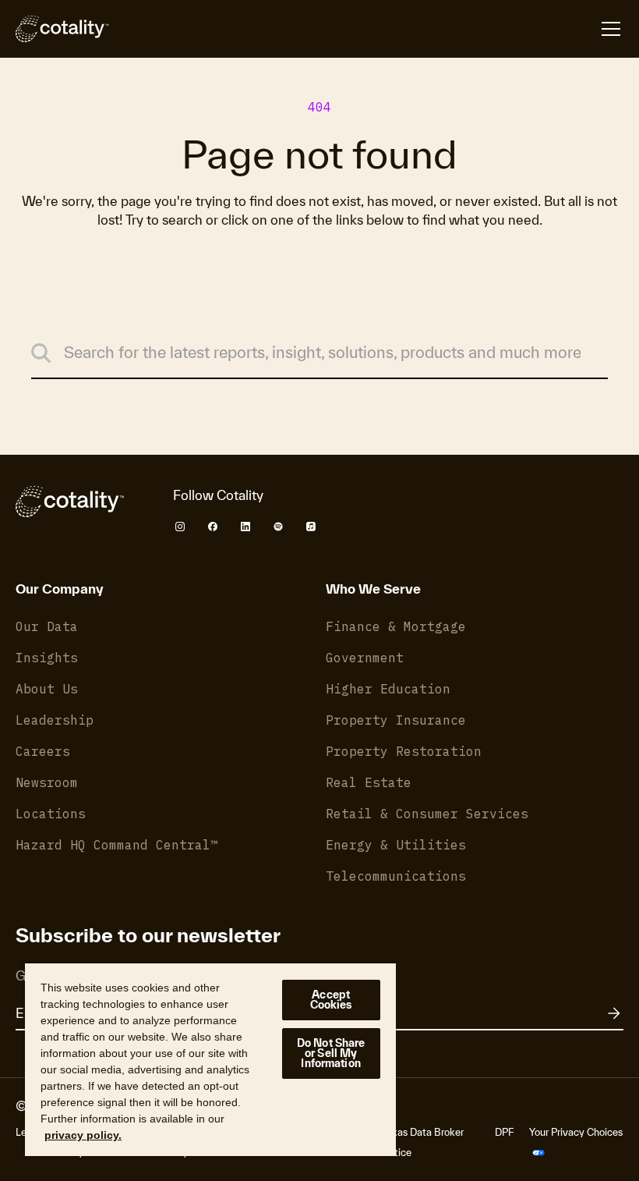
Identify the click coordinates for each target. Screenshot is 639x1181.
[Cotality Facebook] (213, 526)
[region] (210, 1059)
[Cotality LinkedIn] (245, 526)
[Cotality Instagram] (180, 526)
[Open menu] (610, 28)
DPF (504, 1132)
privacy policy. (83, 1135)
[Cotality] (62, 29)
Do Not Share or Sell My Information (331, 1053)
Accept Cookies (331, 999)
